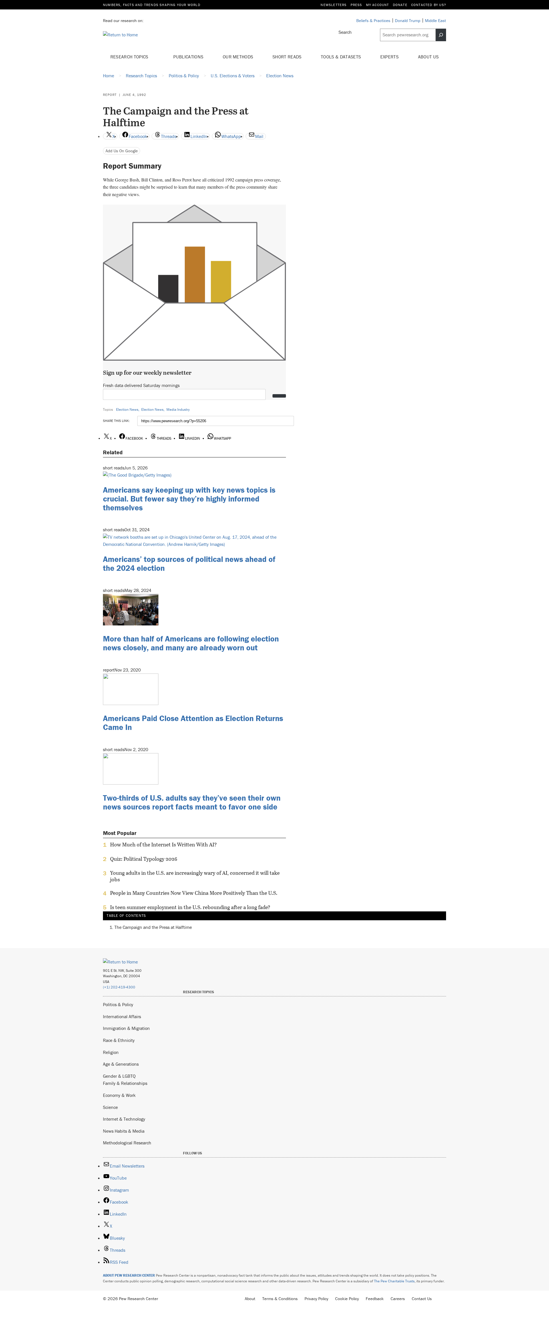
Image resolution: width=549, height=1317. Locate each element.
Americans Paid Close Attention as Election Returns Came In (193, 722)
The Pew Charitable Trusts (394, 1281)
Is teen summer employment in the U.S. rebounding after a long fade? (190, 907)
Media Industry (178, 409)
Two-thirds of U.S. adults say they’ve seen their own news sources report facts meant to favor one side (192, 802)
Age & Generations (121, 1064)
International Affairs (122, 1016)
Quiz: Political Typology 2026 (143, 859)
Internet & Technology (124, 1119)
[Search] (441, 35)
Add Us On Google (122, 150)
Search (345, 32)
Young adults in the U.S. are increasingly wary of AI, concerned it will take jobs (195, 876)
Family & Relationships (125, 1083)
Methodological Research (127, 1143)
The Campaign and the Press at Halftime (153, 927)
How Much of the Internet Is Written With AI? (163, 844)
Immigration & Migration (126, 1028)
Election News (127, 409)
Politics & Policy (118, 1004)
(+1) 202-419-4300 (119, 987)
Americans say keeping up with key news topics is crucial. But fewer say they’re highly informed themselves (189, 498)
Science (110, 1107)
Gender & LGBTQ (119, 1076)
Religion (111, 1052)
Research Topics (130, 57)
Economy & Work (119, 1095)
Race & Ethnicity (119, 1040)
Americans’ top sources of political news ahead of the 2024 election (189, 563)
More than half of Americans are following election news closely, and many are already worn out (191, 643)
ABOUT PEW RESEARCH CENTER (129, 1275)
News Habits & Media (123, 1131)
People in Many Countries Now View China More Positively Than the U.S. (193, 893)
